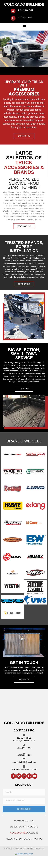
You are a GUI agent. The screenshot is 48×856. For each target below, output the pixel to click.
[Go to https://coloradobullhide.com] (24, 4)
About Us (27, 820)
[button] (24, 136)
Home (17, 820)
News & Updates (16, 838)
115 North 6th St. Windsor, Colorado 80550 (24, 739)
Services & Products (24, 826)
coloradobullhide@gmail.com (24, 762)
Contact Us (34, 838)
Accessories (18, 832)
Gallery (32, 832)
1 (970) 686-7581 (25, 10)
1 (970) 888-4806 (25, 17)
